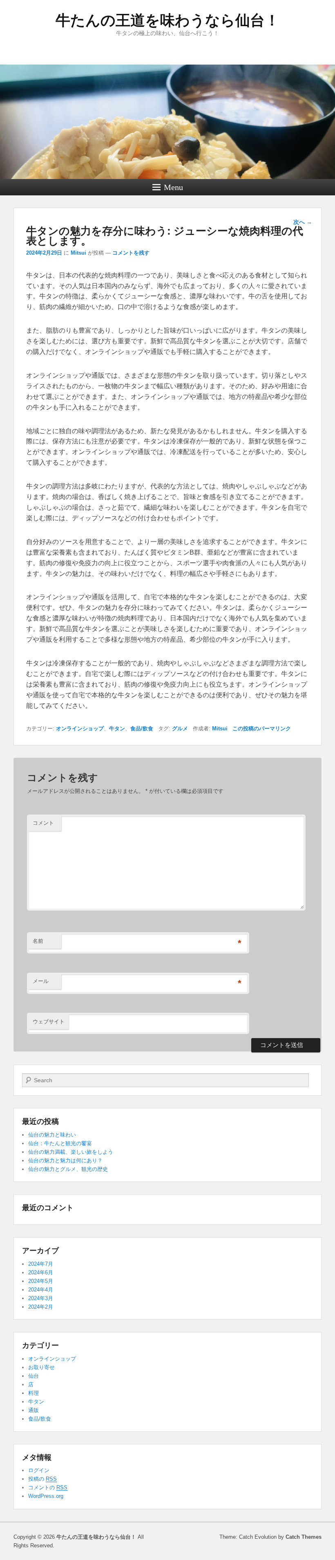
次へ (302, 222)
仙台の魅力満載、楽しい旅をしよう (70, 1152)
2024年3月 (40, 1298)
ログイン (38, 1470)
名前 (38, 941)
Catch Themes (304, 1537)
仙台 (33, 1376)
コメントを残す (131, 253)
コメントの (47, 1487)
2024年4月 (40, 1290)
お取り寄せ (41, 1367)
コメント (43, 823)
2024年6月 (40, 1272)
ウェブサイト (49, 1021)
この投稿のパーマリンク (261, 728)
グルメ (180, 728)
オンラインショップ (80, 728)
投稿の (42, 1479)
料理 (33, 1393)
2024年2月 (40, 1307)
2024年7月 (40, 1264)
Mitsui (78, 253)
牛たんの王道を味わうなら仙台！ (167, 20)
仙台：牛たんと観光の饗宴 (60, 1143)
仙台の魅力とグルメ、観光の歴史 (68, 1169)
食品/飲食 (141, 728)
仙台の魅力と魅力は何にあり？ (65, 1160)
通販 (33, 1410)
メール (41, 981)
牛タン (117, 728)
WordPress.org (45, 1496)
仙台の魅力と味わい (52, 1135)
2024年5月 (40, 1281)
